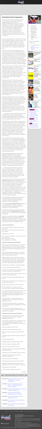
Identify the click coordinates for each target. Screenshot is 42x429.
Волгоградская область (33, 121)
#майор (36, 125)
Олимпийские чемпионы (34, 110)
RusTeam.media (20, 414)
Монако (34, 120)
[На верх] (2, 411)
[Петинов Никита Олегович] (34, 97)
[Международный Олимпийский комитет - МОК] (34, 54)
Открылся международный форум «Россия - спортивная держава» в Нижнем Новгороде (14, 385)
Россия (30, 122)
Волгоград (36, 118)
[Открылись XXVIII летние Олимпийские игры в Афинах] (34, 83)
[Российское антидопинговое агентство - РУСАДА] (34, 76)
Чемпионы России (32, 113)
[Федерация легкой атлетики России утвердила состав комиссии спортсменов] (34, 104)
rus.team (30, 426)
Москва (30, 120)
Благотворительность (33, 117)
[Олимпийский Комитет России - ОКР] (34, 61)
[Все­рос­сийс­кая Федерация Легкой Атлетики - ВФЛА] (34, 68)
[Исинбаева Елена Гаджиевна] (34, 19)
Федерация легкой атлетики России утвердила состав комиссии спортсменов (16, 380)
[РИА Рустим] (6, 417)
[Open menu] (1, 2)
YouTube (32, 46)
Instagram (33, 49)
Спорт (36, 109)
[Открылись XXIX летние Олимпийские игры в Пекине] (34, 90)
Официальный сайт (35, 47)
